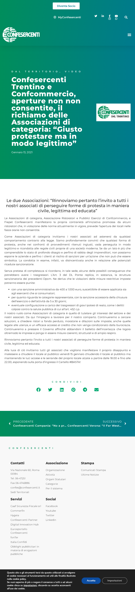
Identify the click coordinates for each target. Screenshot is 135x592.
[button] (126, 17)
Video (74, 71)
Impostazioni (114, 580)
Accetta (91, 580)
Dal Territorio (35, 71)
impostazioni (30, 585)
